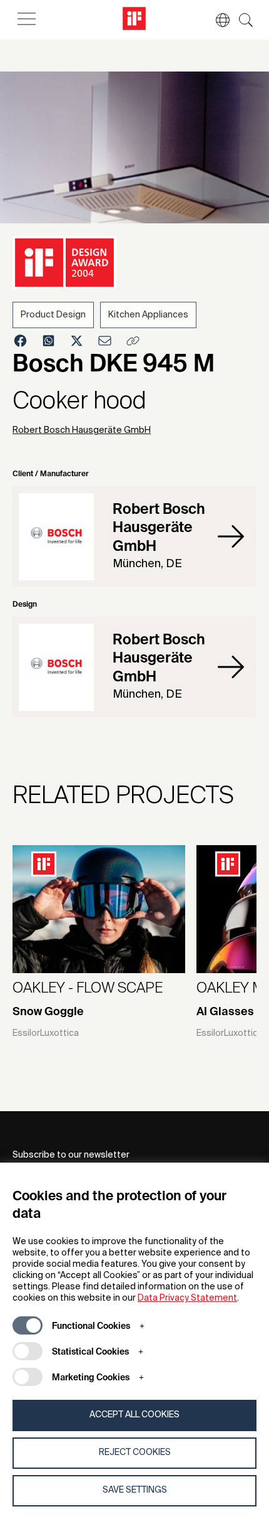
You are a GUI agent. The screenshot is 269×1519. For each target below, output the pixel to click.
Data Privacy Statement (187, 1298)
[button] (216, 20)
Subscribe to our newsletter (71, 1155)
